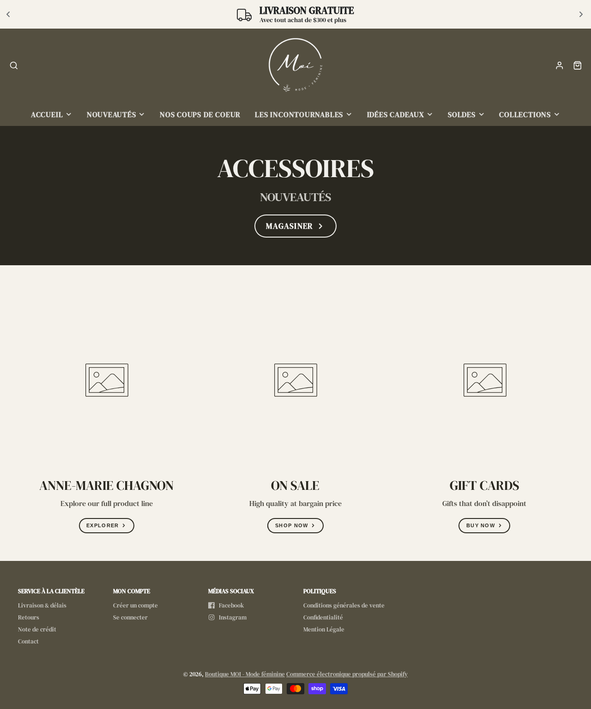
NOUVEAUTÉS (111, 114)
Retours (28, 617)
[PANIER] (577, 65)
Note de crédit (37, 629)
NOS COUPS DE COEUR (200, 114)
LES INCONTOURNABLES (299, 114)
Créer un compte (135, 605)
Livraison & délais (42, 605)
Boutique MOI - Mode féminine (245, 674)
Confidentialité (323, 617)
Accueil (47, 114)
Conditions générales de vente (344, 605)
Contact (28, 641)
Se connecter (130, 617)
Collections (525, 114)
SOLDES (462, 114)
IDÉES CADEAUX (395, 114)
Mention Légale (323, 629)
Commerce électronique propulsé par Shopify (347, 674)
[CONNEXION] (559, 65)
